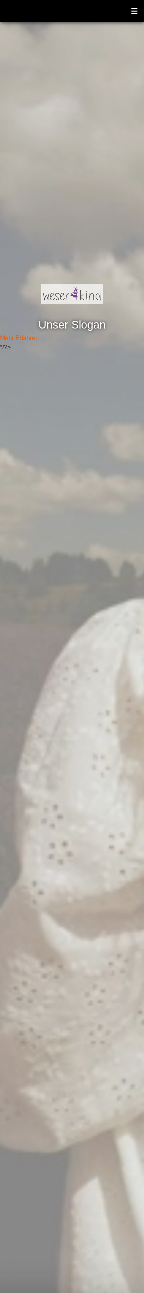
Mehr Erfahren (19, 338)
